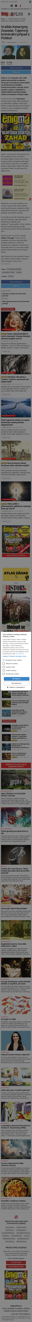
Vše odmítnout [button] (16, 683)
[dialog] (16, 661)
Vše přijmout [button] (16, 679)
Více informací (20, 654)
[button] (16, 656)
